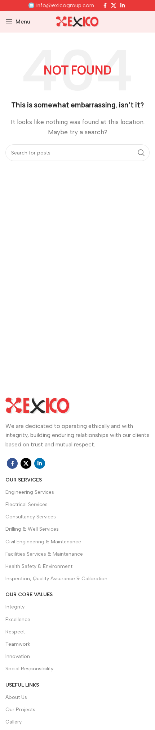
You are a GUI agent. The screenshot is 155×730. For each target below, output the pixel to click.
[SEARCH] (141, 152)
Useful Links (22, 685)
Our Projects (20, 709)
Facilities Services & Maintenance (44, 554)
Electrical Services (26, 504)
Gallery (13, 722)
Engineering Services (29, 492)
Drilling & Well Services (32, 529)
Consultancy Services (30, 517)
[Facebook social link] (105, 5)
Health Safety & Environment (38, 566)
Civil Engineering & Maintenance (43, 542)
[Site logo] (77, 21)
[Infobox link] (61, 5)
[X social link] (113, 5)
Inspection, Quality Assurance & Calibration (56, 579)
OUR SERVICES (23, 480)
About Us (16, 697)
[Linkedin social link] (122, 5)
